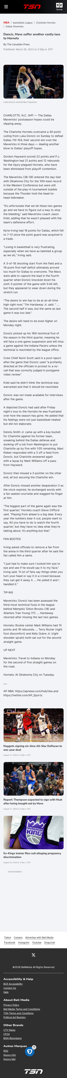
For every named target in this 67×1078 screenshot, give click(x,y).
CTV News (9, 1029)
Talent (7, 937)
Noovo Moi (9, 1059)
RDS (5, 1050)
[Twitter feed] (33, 955)
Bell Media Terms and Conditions (21, 1009)
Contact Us (9, 987)
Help (6, 992)
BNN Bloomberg (12, 1038)
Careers (18, 937)
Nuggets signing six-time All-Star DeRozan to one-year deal (32, 748)
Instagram (23, 942)
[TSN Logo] (32, 6)
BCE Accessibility (13, 983)
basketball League (22, 22)
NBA (6, 23)
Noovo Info (9, 1054)
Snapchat (49, 942)
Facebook (9, 942)
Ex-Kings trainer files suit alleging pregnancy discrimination (32, 855)
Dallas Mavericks (15, 26)
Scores (59, 9)
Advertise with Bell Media (39, 937)
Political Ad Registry (14, 1017)
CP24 (6, 1034)
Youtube (36, 942)
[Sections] (6, 6)
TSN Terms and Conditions (18, 1013)
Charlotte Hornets (45, 22)
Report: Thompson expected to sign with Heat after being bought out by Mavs (32, 801)
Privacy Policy (11, 1004)
